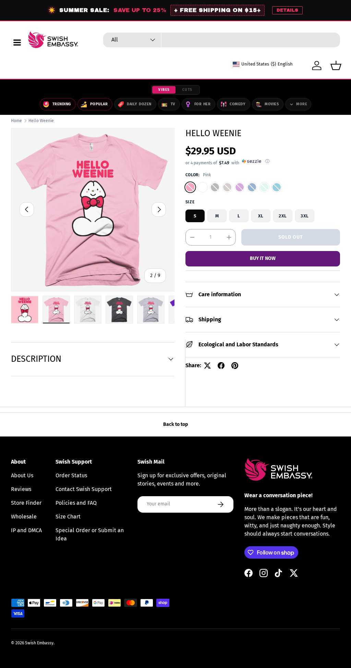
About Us (22, 475)
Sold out (290, 237)
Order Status (71, 475)
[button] (335, 65)
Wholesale (24, 516)
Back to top (175, 424)
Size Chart (68, 516)
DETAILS (287, 10)
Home (16, 120)
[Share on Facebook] (221, 365)
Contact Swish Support (84, 489)
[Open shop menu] (17, 42)
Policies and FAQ (76, 503)
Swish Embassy (39, 643)
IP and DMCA (26, 530)
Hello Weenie (41, 120)
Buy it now (263, 258)
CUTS (187, 90)
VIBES (164, 90)
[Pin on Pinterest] (235, 365)
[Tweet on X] (207, 365)
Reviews (21, 489)
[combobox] (221, 40)
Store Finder (26, 503)
